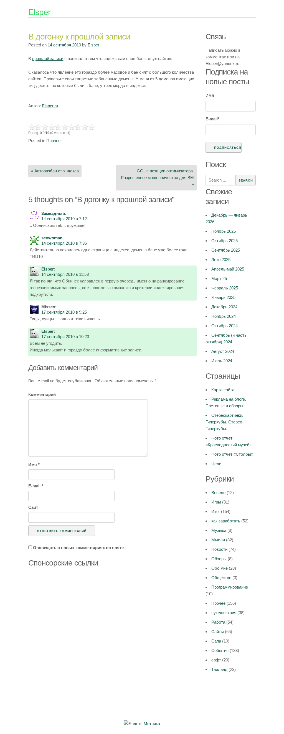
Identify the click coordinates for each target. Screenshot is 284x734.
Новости (219, 549)
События (220, 650)
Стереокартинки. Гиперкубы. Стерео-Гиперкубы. (225, 422)
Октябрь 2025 (224, 240)
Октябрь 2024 (224, 325)
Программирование (229, 587)
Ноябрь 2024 (223, 316)
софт (216, 660)
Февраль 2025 (224, 288)
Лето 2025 (220, 259)
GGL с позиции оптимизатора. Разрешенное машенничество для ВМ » (157, 177)
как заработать (225, 521)
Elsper (39, 12)
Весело (218, 492)
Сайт (33, 507)
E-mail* (212, 118)
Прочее (53, 140)
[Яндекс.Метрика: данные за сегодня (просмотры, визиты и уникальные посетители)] (142, 723)
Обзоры (219, 558)
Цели (216, 463)
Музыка (218, 530)
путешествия (223, 612)
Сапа (216, 641)
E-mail (35, 485)
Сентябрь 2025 (225, 250)
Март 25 (219, 278)
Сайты (217, 631)
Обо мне (219, 568)
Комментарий (42, 394)
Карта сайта (222, 389)
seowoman (51, 237)
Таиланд (219, 669)
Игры (216, 502)
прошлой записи (47, 58)
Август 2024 (222, 351)
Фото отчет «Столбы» (232, 454)
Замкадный (53, 213)
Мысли (218, 539)
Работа (218, 622)
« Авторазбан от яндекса (55, 170)
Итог (215, 511)
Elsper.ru (50, 105)
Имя (34, 464)
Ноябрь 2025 (223, 231)
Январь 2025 (223, 297)
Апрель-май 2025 (227, 269)
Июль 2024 (221, 360)
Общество (221, 577)
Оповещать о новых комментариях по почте (78, 547)
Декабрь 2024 (224, 306)
